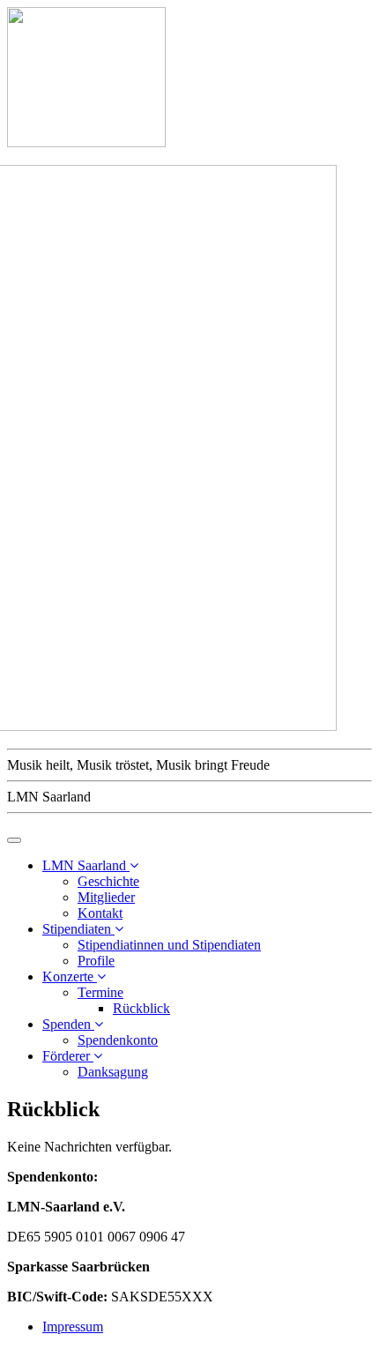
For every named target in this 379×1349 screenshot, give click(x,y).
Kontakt (100, 913)
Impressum (72, 1326)
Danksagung (113, 1071)
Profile (96, 960)
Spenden (68, 1024)
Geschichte (108, 881)
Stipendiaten (78, 928)
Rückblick (141, 1008)
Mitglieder (106, 897)
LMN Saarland (86, 865)
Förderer (67, 1055)
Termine (100, 992)
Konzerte (69, 976)
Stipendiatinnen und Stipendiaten (169, 944)
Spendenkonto (118, 1039)
